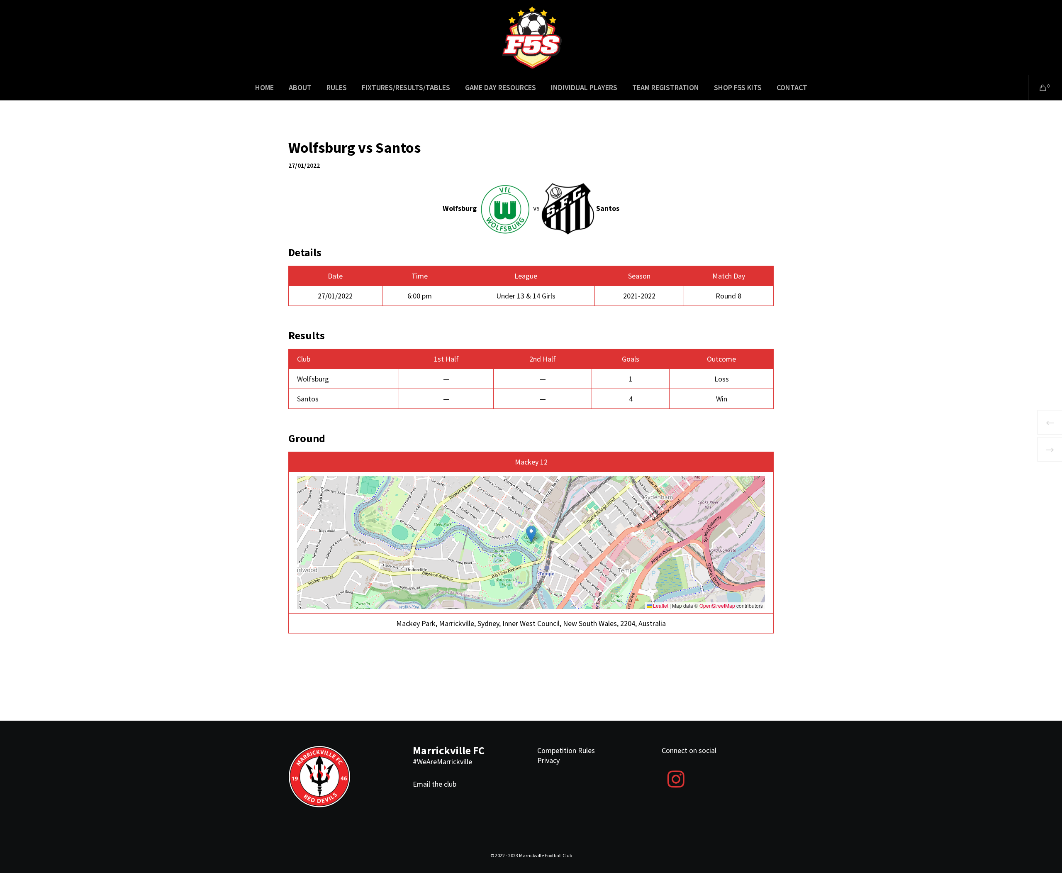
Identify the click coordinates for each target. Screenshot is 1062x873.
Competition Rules (566, 750)
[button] (531, 534)
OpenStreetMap (717, 605)
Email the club (434, 784)
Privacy (548, 760)
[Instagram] (676, 778)
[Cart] (1037, 87)
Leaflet (660, 605)
